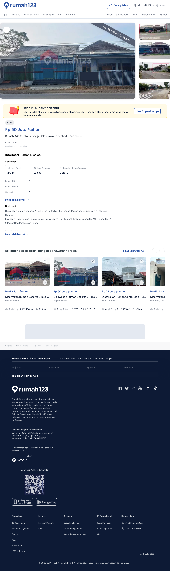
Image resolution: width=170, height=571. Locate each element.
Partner (15, 534)
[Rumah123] (20, 5)
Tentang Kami (18, 523)
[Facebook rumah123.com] (120, 388)
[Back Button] (6, 30)
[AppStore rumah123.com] (22, 502)
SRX (98, 534)
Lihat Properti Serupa (147, 111)
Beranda (8, 346)
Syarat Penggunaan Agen (75, 534)
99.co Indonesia (104, 523)
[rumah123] (30, 390)
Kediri (47, 346)
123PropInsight (19, 551)
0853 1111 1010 (40, 438)
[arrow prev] (154, 250)
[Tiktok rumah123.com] (155, 388)
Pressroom (17, 545)
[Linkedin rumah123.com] (147, 388)
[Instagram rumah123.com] (133, 388)
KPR (40, 528)
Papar (55, 346)
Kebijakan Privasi (71, 523)
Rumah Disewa (22, 346)
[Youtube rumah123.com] (140, 388)
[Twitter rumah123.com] (127, 388)
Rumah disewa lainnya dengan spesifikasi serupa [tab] (85, 358)
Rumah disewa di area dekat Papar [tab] (31, 358)
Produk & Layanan (20, 528)
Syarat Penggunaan (73, 528)
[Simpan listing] (45, 261)
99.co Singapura (104, 528)
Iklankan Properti (46, 523)
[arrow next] (162, 250)
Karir (14, 540)
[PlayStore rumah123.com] (46, 502)
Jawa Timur (36, 346)
